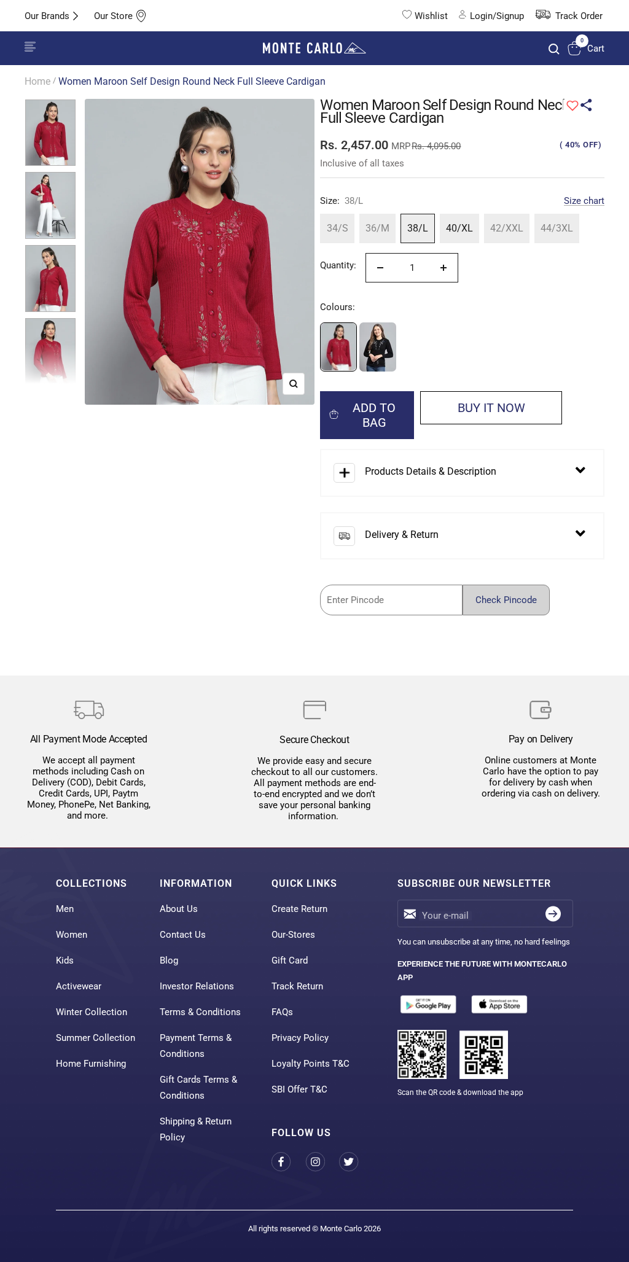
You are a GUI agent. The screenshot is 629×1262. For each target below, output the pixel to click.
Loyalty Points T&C (311, 1063)
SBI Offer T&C (299, 1089)
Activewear (78, 986)
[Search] (554, 49)
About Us (179, 908)
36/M (377, 228)
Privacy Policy (300, 1037)
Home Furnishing (91, 1063)
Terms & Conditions (200, 1012)
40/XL (459, 228)
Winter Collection (91, 1012)
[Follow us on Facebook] (288, 1162)
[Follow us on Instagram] (322, 1162)
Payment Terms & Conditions (196, 1045)
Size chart (584, 200)
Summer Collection (95, 1037)
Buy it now (491, 407)
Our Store (113, 15)
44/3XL (557, 228)
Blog (169, 960)
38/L (417, 228)
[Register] (553, 913)
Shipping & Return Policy (196, 1129)
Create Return (299, 908)
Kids (65, 960)
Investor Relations (197, 986)
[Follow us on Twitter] (356, 1162)
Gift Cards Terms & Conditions (198, 1087)
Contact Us (183, 934)
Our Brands (47, 15)
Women (71, 934)
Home (37, 81)
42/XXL (506, 228)
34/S (337, 228)
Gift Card (290, 960)
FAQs (282, 1012)
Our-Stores (293, 934)
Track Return (297, 986)
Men (65, 908)
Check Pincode (506, 600)
